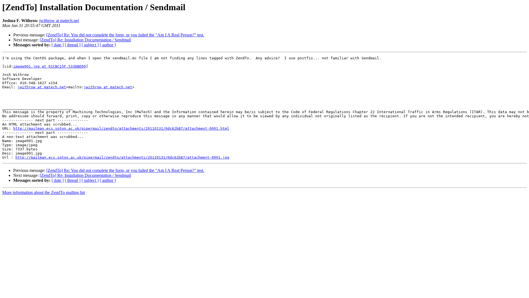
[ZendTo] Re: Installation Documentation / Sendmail (85, 40)
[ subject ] (90, 44)
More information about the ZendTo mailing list (43, 192)
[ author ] (108, 44)
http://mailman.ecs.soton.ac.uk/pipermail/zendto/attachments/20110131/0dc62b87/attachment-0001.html (121, 128)
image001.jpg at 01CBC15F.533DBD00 (49, 66)
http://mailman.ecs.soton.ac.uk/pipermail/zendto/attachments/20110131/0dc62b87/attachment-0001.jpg (122, 157)
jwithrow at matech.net (59, 20)
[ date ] (58, 44)
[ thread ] (72, 44)
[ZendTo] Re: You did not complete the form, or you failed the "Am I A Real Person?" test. (125, 35)
